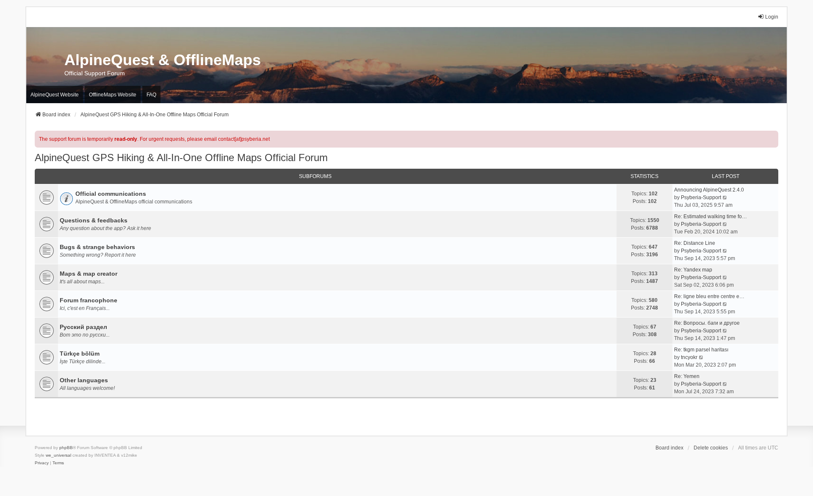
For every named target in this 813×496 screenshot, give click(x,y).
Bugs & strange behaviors (97, 247)
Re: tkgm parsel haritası (701, 350)
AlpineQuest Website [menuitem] (54, 95)
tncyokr (689, 357)
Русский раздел (83, 326)
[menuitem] (42, 463)
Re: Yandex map (693, 270)
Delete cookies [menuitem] (711, 448)
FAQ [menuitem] (151, 95)
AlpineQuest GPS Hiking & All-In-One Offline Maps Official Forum (181, 157)
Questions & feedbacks (93, 220)
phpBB (66, 447)
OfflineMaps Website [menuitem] (112, 95)
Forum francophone (88, 300)
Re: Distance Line (694, 243)
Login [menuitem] (771, 17)
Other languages (84, 380)
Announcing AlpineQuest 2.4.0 (709, 190)
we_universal (58, 455)
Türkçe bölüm (80, 353)
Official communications (110, 193)
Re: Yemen (687, 376)
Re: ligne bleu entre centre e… (709, 296)
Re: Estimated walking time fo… (710, 216)
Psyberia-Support (701, 197)
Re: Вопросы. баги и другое (707, 323)
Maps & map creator (88, 273)
